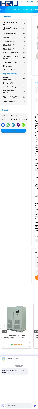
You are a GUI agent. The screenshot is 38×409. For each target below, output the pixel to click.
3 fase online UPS (13, 41)
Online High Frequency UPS (13, 23)
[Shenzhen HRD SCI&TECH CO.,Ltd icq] (23, 125)
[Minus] (35, 358)
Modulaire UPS (13, 83)
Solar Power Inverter (13, 70)
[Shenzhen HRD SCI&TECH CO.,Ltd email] (3, 125)
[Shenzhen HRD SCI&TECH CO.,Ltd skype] (13, 125)
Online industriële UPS (13, 102)
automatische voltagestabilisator (13, 78)
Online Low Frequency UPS (13, 29)
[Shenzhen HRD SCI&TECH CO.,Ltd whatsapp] (8, 125)
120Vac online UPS (13, 45)
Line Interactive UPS (13, 33)
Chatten (13, 130)
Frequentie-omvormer (13, 74)
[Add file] (2, 405)
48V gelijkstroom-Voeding (13, 91)
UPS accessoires (13, 66)
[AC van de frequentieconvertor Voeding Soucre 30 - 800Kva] (16, 318)
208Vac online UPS (13, 49)
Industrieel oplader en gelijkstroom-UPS (13, 97)
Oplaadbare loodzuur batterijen (13, 57)
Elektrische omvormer (13, 53)
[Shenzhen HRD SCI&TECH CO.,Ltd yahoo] (18, 125)
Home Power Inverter (13, 62)
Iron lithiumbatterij (13, 87)
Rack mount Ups (13, 37)
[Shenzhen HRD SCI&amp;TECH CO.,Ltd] (9, 3)
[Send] (35, 405)
